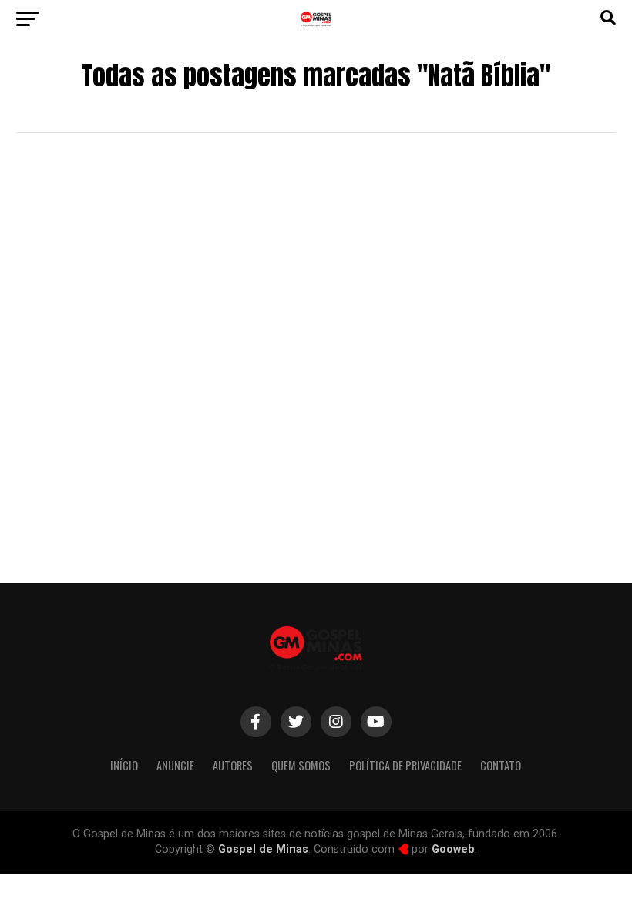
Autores (233, 765)
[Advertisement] (315, 429)
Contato (500, 765)
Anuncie (175, 765)
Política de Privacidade (405, 765)
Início (124, 765)
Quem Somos (301, 765)
